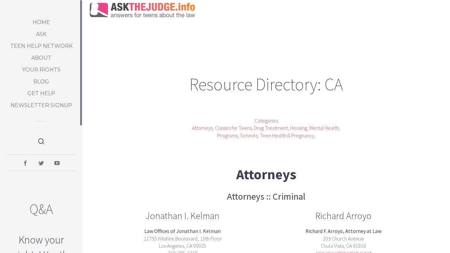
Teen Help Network (41, 46)
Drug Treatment (271, 128)
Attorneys (202, 128)
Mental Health (324, 128)
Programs (227, 135)
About (41, 58)
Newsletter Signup (41, 105)
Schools (249, 135)
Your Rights (41, 70)
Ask (41, 34)
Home (41, 22)
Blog (41, 81)
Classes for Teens (233, 128)
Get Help (41, 93)
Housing (298, 128)
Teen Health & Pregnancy (287, 135)
